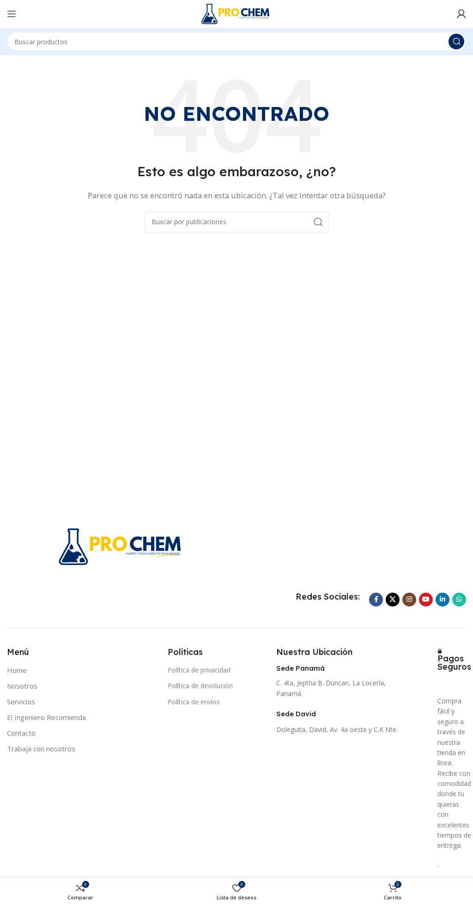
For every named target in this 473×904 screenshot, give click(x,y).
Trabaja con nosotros (41, 748)
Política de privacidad (199, 670)
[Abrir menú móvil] (11, 14)
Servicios (21, 701)
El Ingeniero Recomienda (46, 717)
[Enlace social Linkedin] (442, 600)
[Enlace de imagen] (122, 545)
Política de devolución (200, 685)
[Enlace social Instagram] (409, 600)
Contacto (21, 732)
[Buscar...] (456, 41)
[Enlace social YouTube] (426, 600)
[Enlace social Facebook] (376, 600)
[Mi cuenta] (461, 14)
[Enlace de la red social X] (393, 600)
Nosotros (22, 685)
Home (17, 670)
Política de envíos (194, 701)
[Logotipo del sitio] (236, 13)
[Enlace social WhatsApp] (459, 600)
